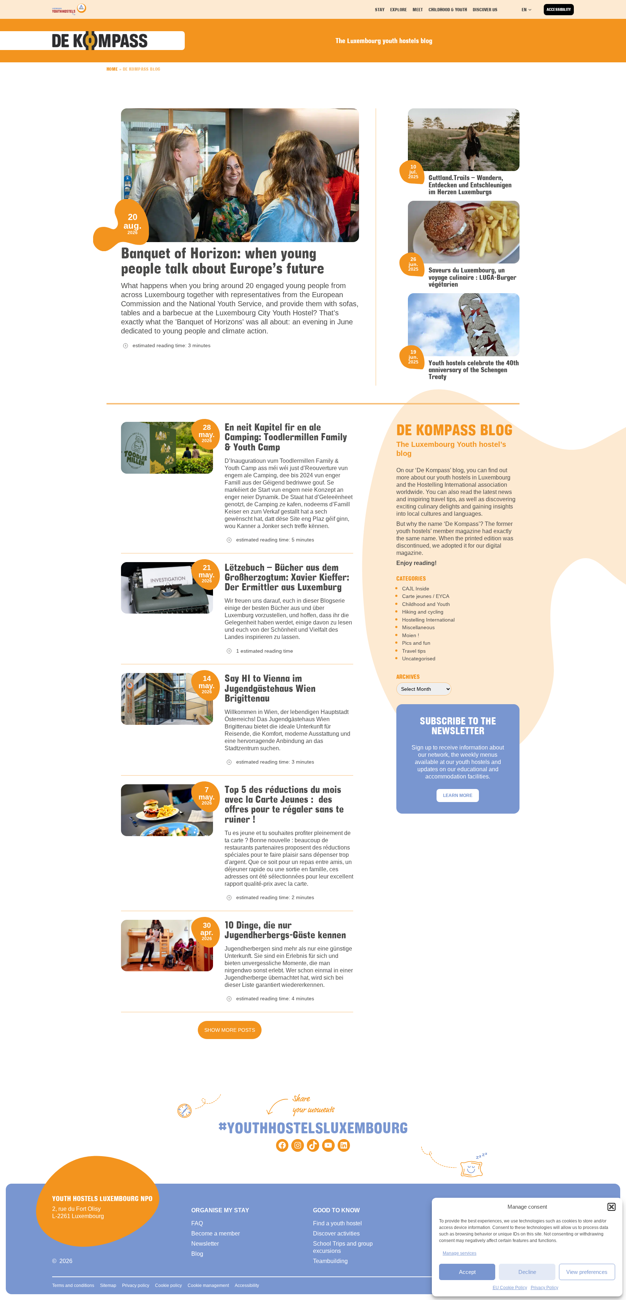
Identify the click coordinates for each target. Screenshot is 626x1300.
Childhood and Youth (426, 604)
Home (112, 69)
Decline (527, 1272)
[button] (611, 1206)
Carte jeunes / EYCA (425, 596)
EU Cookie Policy (510, 1287)
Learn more (457, 795)
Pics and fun (416, 643)
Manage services (459, 1253)
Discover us (485, 9)
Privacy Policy (544, 1287)
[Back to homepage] (69, 9)
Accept (467, 1272)
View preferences (587, 1272)
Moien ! (410, 635)
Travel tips (414, 651)
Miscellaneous (418, 627)
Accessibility (559, 9)
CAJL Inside (415, 588)
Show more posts (229, 1030)
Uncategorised (418, 658)
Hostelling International (428, 620)
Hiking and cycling (422, 612)
